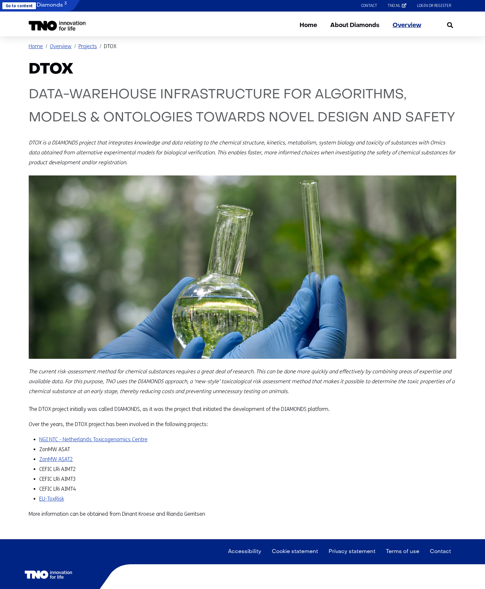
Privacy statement (352, 551)
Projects (88, 46)
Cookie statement (295, 551)
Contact (369, 5)
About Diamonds (354, 25)
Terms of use (402, 551)
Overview (407, 25)
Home (308, 25)
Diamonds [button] (51, 5)
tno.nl (400, 5)
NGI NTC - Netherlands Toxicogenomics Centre (93, 439)
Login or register (434, 5)
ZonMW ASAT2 (56, 459)
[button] (57, 25)
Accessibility (244, 551)
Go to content (19, 6)
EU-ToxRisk (51, 499)
